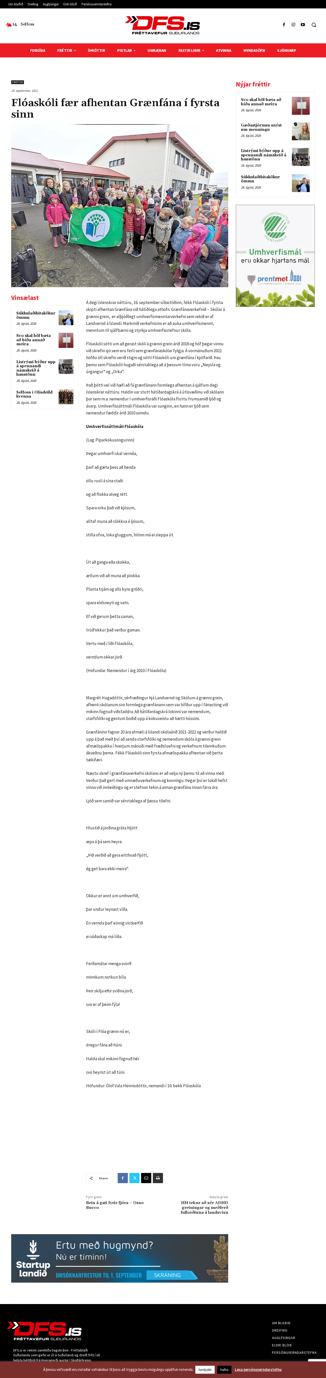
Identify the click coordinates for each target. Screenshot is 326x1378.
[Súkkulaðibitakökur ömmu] (66, 317)
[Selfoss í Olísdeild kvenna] (66, 396)
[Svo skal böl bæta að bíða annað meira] (66, 340)
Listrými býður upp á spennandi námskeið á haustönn (36, 368)
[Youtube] (303, 24)
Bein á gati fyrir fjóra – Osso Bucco (115, 1205)
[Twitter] (134, 1178)
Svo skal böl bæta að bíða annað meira (33, 340)
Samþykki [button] (205, 1370)
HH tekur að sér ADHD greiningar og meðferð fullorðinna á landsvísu (204, 1207)
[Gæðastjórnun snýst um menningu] (301, 131)
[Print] (158, 1178)
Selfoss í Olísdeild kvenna (34, 394)
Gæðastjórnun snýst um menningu (261, 127)
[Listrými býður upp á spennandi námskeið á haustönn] (66, 366)
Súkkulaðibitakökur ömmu (36, 315)
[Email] (146, 1178)
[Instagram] (293, 24)
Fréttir (17, 82)
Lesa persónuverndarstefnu (258, 1369)
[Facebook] (283, 24)
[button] (314, 25)
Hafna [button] (224, 1370)
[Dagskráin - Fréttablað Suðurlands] (162, 25)
